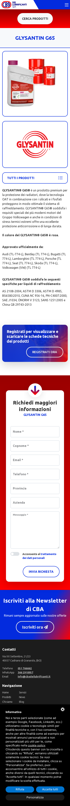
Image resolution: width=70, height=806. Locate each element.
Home (5, 692)
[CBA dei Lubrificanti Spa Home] (14, 4)
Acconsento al (39, 556)
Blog (21, 701)
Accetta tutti (50, 789)
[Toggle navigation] (67, 5)
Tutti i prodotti (20, 178)
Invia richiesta (41, 571)
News (22, 697)
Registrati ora (44, 352)
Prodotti (6, 697)
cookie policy (36, 745)
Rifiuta (20, 789)
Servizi (22, 692)
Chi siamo (7, 701)
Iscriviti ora (33, 627)
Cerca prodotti (35, 18)
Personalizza (35, 797)
